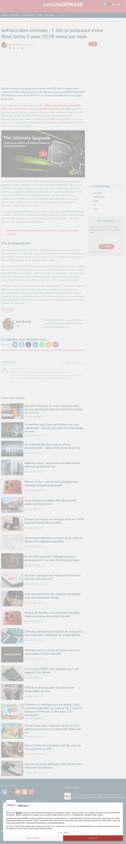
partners (19, 813)
